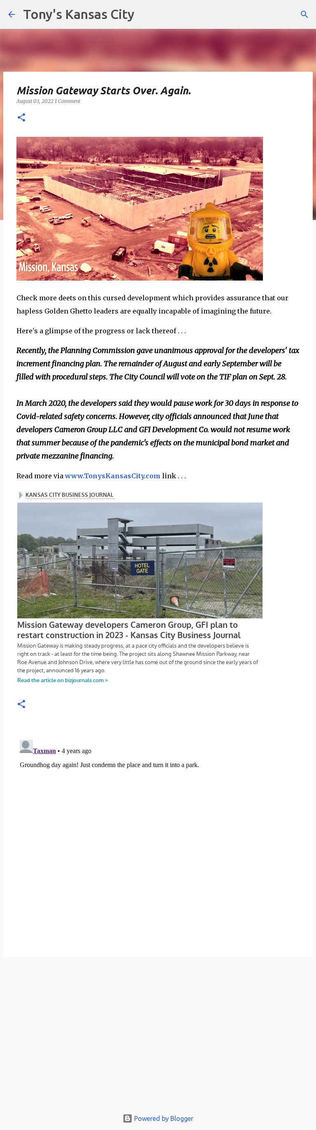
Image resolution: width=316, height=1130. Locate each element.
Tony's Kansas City (79, 14)
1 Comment (67, 101)
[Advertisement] (158, 1037)
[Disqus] (158, 840)
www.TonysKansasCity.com (112, 476)
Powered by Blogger (162, 1118)
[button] (21, 118)
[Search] (304, 14)
